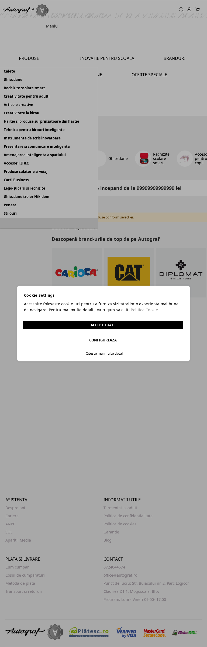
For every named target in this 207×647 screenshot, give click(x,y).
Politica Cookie (144, 309)
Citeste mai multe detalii (105, 353)
